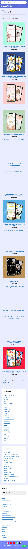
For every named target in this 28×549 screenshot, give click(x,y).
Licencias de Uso (6, 515)
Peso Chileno (6, 492)
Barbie (5, 425)
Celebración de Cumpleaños (11, 454)
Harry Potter (7, 409)
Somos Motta (6, 6)
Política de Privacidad (7, 519)
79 (6, 382)
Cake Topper (7, 438)
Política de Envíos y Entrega (9, 521)
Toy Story (6, 431)
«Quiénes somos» (6, 511)
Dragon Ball (7, 433)
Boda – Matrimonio (9, 466)
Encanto (6, 407)
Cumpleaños (5, 537)
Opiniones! (4, 506)
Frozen (5, 413)
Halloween (6, 435)
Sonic (5, 401)
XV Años (4, 533)
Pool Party (6, 437)
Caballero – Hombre (9, 474)
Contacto (4, 513)
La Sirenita (7, 405)
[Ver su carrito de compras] (19, 6)
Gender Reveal (6, 525)
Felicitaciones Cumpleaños (11, 476)
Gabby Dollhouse (8, 403)
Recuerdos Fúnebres (9, 480)
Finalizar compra (6, 500)
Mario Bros (7, 421)
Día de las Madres (8, 468)
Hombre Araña (8, 415)
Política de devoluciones (8, 517)
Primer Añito (7, 452)
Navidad (6, 478)
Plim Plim (6, 417)
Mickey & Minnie (8, 411)
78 (3, 382)
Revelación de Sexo (9, 458)
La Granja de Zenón (9, 419)
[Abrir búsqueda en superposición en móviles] (13, 2)
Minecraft (6, 399)
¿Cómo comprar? (6, 504)
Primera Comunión (9, 462)
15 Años (6, 464)
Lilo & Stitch (7, 397)
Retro (5, 440)
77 (23, 380)
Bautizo (6, 460)
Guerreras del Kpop (9, 395)
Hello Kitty (6, 429)
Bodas (3, 535)
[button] (24, 546)
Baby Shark (7, 427)
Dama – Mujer (7, 470)
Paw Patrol (7, 423)
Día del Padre (7, 472)
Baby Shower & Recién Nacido (12, 456)
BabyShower (5, 527)
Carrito (3, 498)
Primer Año (5, 529)
